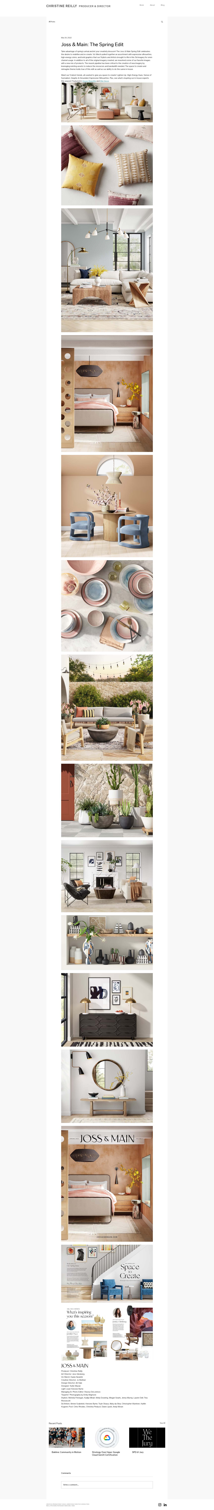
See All (162, 1423)
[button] (162, 22)
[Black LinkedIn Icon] (165, 1505)
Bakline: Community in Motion (66, 1452)
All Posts (52, 22)
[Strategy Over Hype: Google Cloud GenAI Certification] (107, 1438)
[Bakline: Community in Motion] (67, 1438)
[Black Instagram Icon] (160, 1505)
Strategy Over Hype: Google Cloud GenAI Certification (106, 1453)
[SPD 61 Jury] (147, 1438)
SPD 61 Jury (138, 1452)
